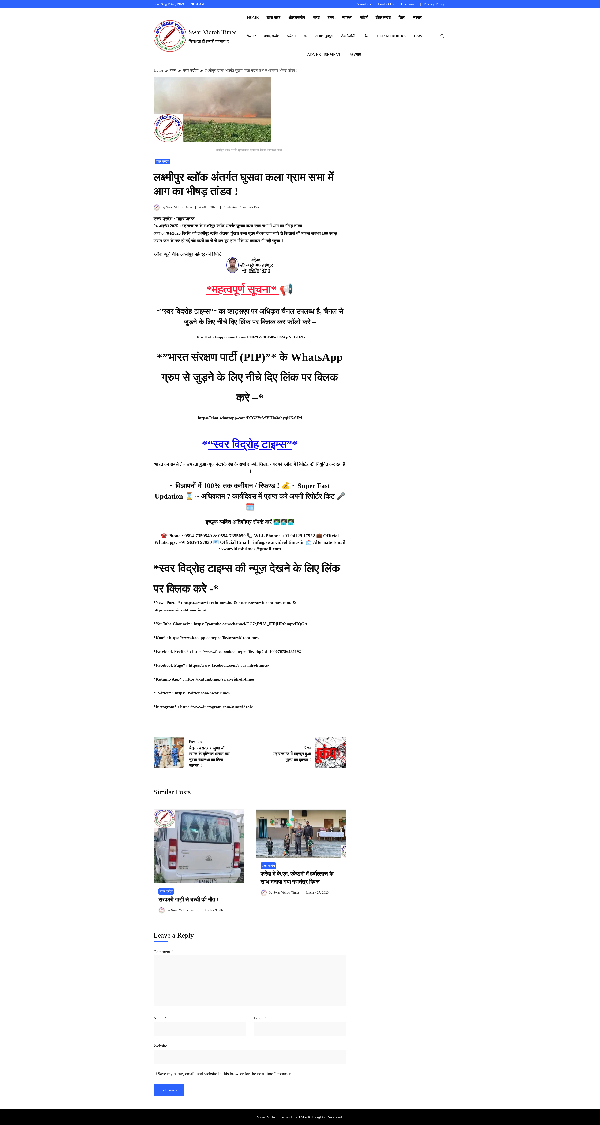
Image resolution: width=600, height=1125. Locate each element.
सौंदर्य (364, 17)
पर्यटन (291, 36)
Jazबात (355, 54)
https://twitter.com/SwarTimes (202, 693)
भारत (316, 17)
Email (260, 1018)
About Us (364, 4)
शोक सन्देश (383, 17)
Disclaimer (409, 4)
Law (418, 36)
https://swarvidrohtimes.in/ (208, 602)
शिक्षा (402, 17)
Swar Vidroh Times (212, 32)
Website (160, 1046)
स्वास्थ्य (347, 17)
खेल (366, 36)
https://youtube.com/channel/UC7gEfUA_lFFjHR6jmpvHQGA (251, 624)
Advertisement (324, 54)
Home (253, 17)
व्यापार (417, 17)
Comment (163, 951)
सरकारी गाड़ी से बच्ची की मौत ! (188, 899)
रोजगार (251, 36)
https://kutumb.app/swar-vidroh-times (220, 679)
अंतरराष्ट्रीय (296, 17)
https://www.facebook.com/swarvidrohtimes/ (229, 665)
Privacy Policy (434, 4)
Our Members (391, 36)
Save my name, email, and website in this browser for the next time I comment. (226, 1073)
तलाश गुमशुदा (324, 36)
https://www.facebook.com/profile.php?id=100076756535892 (246, 651)
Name (160, 1018)
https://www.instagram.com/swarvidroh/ (216, 706)
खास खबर (273, 17)
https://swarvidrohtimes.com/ (265, 602)
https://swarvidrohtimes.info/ (180, 610)
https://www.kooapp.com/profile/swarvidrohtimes (214, 637)
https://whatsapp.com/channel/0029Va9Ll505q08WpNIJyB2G (249, 337)
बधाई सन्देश (271, 36)
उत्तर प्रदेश (162, 161)
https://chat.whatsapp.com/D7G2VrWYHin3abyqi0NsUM (250, 417)
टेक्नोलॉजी (348, 36)
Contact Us (386, 4)
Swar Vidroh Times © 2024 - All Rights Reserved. (300, 1117)
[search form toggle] (442, 36)
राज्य (331, 17)
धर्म (306, 36)
